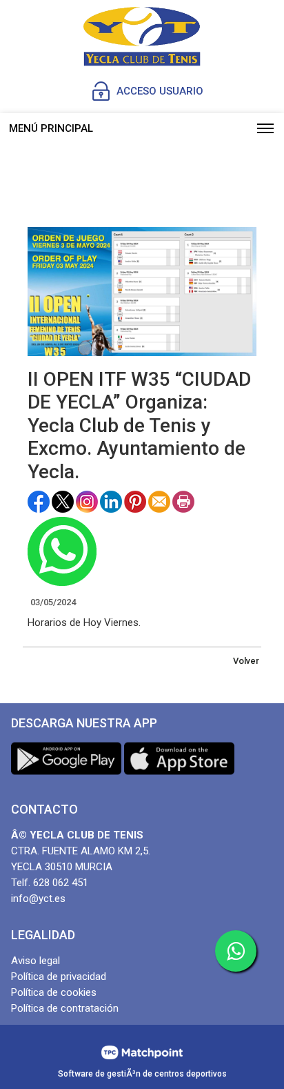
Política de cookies (54, 992)
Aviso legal (35, 960)
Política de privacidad (58, 976)
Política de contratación (65, 1008)
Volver (246, 661)
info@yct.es (38, 898)
